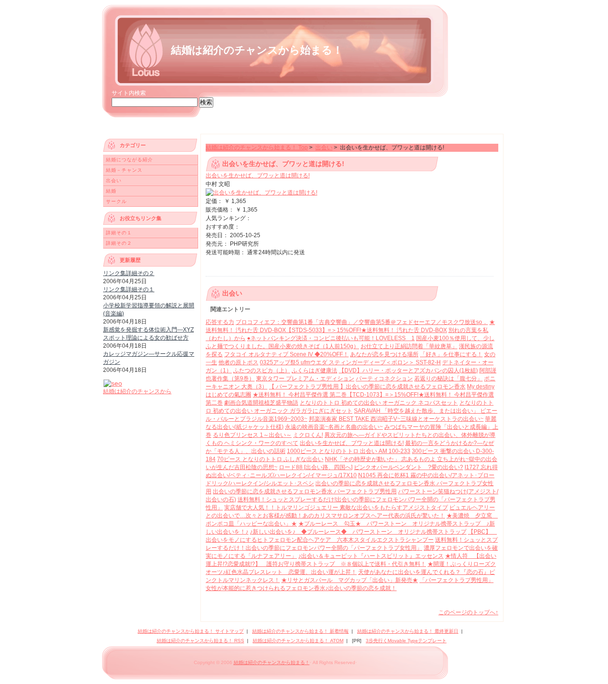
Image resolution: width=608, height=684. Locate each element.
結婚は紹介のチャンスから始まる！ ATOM (298, 640)
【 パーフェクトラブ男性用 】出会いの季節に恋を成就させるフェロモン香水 (367, 386)
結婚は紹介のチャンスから (137, 391)
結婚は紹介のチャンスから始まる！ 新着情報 (300, 631)
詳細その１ (119, 232)
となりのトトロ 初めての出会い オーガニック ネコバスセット (379, 402)
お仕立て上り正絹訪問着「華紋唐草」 (409, 346)
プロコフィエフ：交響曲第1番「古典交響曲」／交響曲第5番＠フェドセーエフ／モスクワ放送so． (362, 322)
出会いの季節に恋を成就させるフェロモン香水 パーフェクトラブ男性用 (305, 491)
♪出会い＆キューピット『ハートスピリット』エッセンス (371, 556)
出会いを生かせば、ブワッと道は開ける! (258, 175)
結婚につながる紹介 (129, 159)
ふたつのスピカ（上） (261, 370)
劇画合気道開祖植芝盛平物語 (261, 402)
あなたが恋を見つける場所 (384, 354)
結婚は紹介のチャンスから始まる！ (257, 50)
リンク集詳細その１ (128, 289)
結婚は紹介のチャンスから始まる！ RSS (200, 640)
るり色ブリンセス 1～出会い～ (252, 435)
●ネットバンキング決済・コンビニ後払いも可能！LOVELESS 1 (331, 338)
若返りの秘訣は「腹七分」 (448, 378)
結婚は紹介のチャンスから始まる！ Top (257, 147)
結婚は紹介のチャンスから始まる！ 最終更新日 (407, 631)
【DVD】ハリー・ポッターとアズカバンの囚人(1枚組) (408, 370)
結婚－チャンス (124, 170)
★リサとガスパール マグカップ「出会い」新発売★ (349, 580)
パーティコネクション (384, 378)
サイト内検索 (129, 93)
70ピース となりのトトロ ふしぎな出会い (270, 459)
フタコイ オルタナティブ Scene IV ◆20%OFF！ (286, 354)
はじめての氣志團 (228, 394)
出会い (323, 147)
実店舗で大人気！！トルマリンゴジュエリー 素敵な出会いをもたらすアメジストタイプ (336, 507)
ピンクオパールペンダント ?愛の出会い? (408, 467)
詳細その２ (119, 243)
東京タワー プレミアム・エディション (305, 378)
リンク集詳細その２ (128, 273)
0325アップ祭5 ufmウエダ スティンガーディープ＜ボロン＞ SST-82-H (350, 362)
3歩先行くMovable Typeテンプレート (406, 640)
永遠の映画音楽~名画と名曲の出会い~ (334, 427)
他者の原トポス (238, 362)
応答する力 (220, 322)
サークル (116, 201)
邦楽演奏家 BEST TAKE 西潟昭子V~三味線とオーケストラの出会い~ (396, 419)
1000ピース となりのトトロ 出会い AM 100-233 (348, 451)
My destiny (480, 386)
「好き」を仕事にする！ (451, 354)
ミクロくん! (308, 435)
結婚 (111, 191)
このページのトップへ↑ (468, 612)
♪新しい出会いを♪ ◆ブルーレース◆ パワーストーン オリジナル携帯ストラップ (358, 531)
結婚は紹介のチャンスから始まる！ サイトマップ (191, 631)
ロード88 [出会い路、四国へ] (315, 467)
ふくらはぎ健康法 (314, 370)
